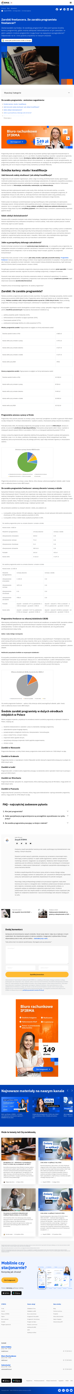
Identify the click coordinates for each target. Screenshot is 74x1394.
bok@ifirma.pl (4, 1351)
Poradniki (55, 1314)
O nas (2, 1308)
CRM (28, 1330)
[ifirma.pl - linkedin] (67, 1390)
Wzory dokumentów (58, 1316)
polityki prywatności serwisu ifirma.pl (33, 990)
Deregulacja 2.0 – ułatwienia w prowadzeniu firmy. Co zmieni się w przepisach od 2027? (17, 1163)
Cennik (3, 1311)
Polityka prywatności (39, 1380)
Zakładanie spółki (31, 1311)
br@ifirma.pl (4, 1360)
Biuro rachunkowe (31, 1314)
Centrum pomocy (57, 1311)
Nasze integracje (57, 1319)
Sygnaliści (61, 1380)
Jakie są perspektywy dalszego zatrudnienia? (17, 113)
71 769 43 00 (68, 1369)
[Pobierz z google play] (17, 1293)
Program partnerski (6, 1324)
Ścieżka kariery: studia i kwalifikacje (15, 104)
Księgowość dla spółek (33, 1316)
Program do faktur (31, 1322)
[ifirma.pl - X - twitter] (63, 1390)
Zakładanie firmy (31, 1308)
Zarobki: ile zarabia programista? (14, 116)
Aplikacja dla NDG (31, 1327)
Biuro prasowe (4, 1319)
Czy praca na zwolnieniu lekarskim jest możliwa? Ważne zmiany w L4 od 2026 (15, 1214)
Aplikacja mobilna (31, 1332)
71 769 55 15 (68, 1351)
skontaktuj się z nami (40, 938)
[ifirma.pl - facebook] (59, 1390)
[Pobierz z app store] (6, 1293)
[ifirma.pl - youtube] (71, 1390)
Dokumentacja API (58, 1322)
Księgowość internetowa (33, 1319)
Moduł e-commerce (32, 1324)
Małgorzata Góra (10, 1182)
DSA (72, 1380)
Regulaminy (29, 1380)
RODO (67, 1380)
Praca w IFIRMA (5, 1314)
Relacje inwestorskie (51, 1380)
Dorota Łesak (9, 1234)
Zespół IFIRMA (7, 11)
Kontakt (3, 1322)
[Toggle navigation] (71, 3)
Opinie (3, 1316)
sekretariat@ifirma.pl (6, 1369)
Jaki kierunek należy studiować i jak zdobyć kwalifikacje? (21, 107)
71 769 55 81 (68, 1360)
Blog (54, 1308)
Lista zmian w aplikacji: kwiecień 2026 (52, 1213)
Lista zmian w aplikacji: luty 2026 (50, 1162)
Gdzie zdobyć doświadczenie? (13, 110)
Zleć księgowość (9, 1280)
